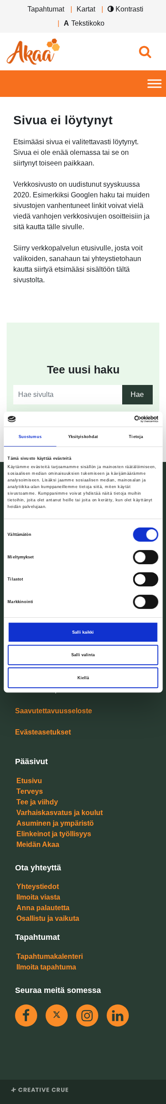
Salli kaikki (83, 632)
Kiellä (83, 678)
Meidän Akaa (37, 844)
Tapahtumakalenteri (49, 956)
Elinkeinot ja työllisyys (53, 834)
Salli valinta (83, 655)
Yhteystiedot (37, 886)
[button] (145, 51)
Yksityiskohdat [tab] (83, 437)
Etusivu (29, 781)
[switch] (145, 557)
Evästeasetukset (43, 732)
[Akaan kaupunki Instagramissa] (87, 1015)
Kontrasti (128, 9)
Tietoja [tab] (136, 437)
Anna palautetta (42, 908)
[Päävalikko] (154, 84)
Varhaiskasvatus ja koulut (59, 812)
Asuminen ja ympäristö (55, 823)
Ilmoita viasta (38, 897)
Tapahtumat (45, 9)
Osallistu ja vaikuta (47, 918)
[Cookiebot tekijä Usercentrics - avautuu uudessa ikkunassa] (120, 419)
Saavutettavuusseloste (53, 711)
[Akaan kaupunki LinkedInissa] (118, 1015)
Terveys (29, 791)
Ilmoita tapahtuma (46, 967)
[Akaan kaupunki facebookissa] (26, 1015)
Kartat (86, 9)
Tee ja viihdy (37, 802)
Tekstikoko (87, 23)
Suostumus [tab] (30, 437)
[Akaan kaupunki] (33, 51)
